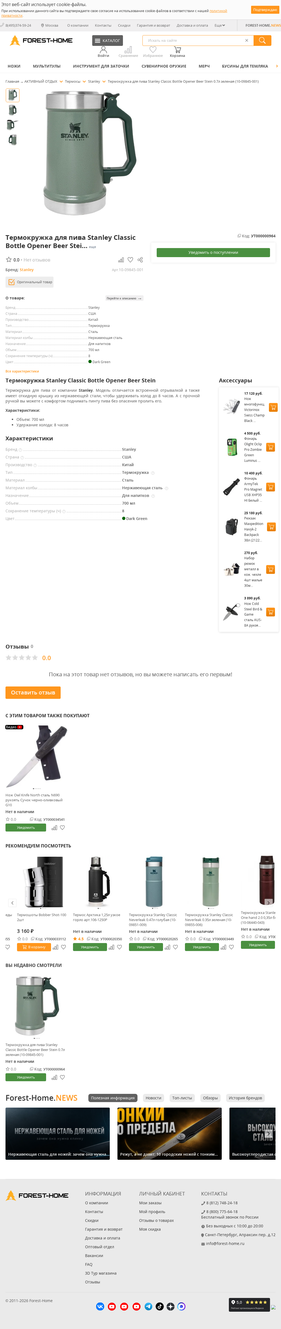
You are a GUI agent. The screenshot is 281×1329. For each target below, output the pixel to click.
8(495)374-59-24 (18, 25)
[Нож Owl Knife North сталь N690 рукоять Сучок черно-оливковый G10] (36, 756)
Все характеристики (22, 371)
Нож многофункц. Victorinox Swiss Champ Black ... (254, 409)
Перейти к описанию (124, 298)
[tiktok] (160, 1307)
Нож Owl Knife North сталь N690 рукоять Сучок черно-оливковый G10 (34, 800)
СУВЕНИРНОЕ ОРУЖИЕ (164, 66)
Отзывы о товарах (156, 1220)
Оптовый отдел (99, 1246)
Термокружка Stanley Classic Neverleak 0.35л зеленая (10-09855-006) (209, 919)
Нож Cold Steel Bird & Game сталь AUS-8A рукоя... (253, 614)
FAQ (88, 1264)
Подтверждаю (265, 9)
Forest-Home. (41, 1097)
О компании (77, 25)
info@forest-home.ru (225, 1243)
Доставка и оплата (192, 25)
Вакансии (94, 1255)
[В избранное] (63, 947)
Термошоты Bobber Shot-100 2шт (41, 917)
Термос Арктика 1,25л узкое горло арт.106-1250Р (96, 917)
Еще (218, 25)
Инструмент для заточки (101, 66)
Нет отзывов (37, 260)
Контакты (103, 25)
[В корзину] (273, 407)
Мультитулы (47, 66)
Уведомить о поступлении (213, 252)
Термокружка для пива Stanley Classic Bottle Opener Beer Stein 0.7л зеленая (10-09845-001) (35, 1049)
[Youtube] (112, 1307)
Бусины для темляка (245, 66)
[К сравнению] (55, 947)
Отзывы (92, 1281)
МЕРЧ (204, 66)
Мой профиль (152, 1211)
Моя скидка (150, 1229)
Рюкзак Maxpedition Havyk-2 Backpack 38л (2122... (253, 529)
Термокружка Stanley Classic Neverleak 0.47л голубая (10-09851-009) (153, 919)
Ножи (14, 66)
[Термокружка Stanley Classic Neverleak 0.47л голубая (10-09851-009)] (155, 882)
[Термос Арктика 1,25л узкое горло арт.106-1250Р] (99, 882)
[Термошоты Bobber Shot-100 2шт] (43, 882)
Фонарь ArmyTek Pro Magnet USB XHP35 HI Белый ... (253, 489)
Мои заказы (150, 1202)
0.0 (13, 819)
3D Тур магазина (101, 1273)
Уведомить (26, 827)
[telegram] (148, 1307)
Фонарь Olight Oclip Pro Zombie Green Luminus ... (253, 449)
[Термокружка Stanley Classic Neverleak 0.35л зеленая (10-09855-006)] (211, 882)
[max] (181, 1307)
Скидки (124, 25)
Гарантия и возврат (153, 25)
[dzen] (171, 1307)
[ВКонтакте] (100, 1307)
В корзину (37, 946)
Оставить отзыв (33, 692)
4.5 (81, 938)
